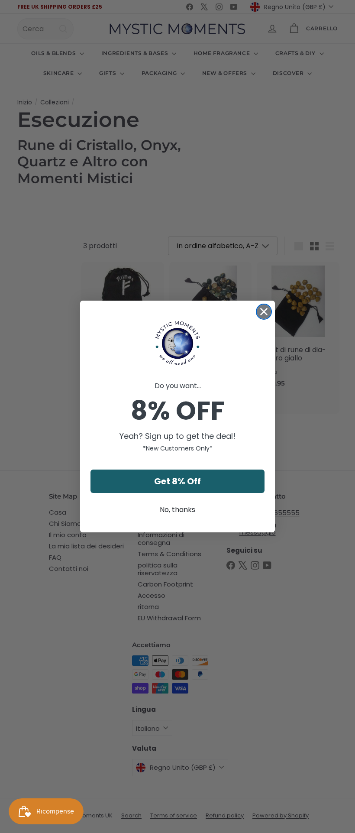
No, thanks (177, 510)
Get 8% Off (177, 481)
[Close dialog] (263, 311)
